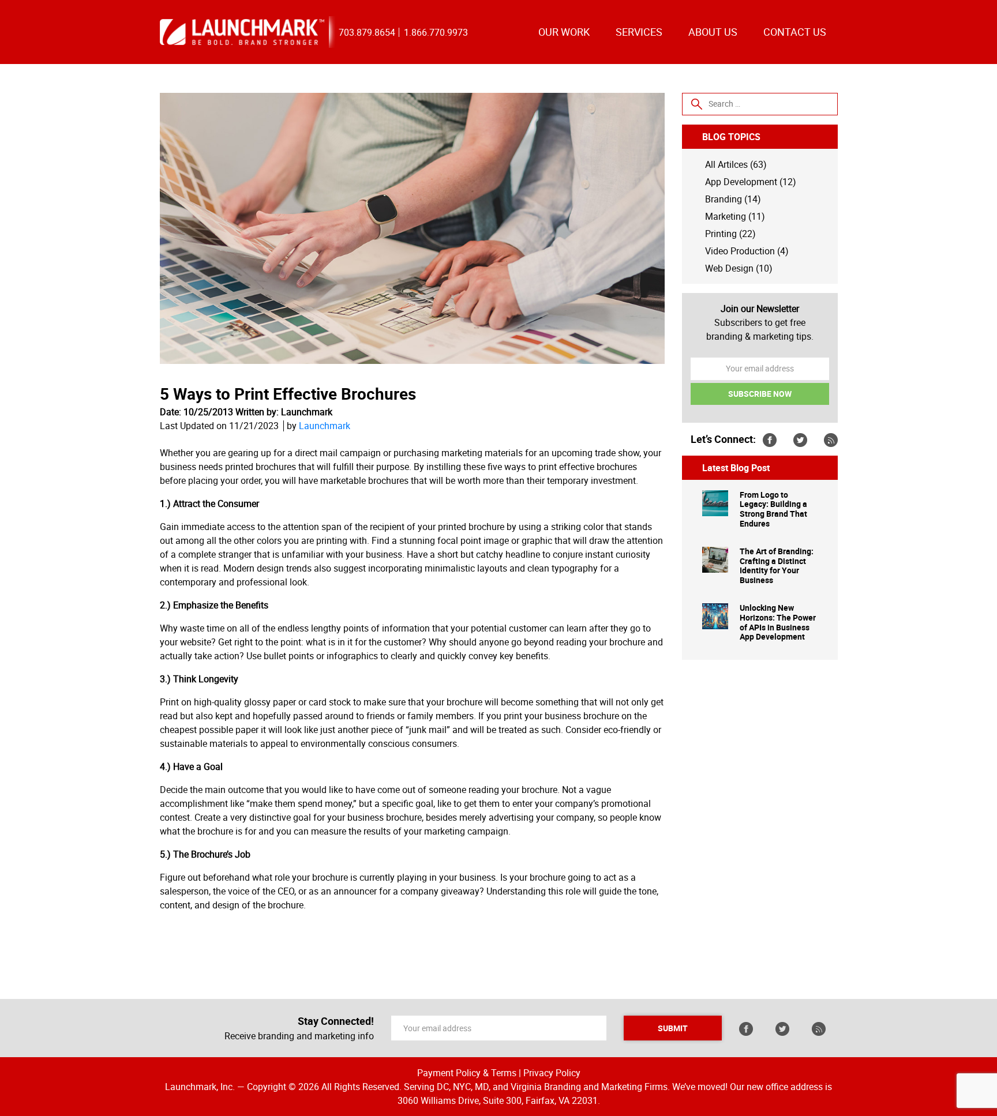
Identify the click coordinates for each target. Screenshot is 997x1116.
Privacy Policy (551, 1072)
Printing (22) (730, 233)
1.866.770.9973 (436, 32)
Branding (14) (733, 199)
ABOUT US (712, 32)
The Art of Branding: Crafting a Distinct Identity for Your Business (777, 566)
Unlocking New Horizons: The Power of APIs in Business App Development (778, 622)
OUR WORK (564, 32)
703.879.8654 (367, 32)
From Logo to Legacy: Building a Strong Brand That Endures (773, 509)
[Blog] (831, 439)
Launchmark (324, 425)
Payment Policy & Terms (466, 1072)
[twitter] (800, 439)
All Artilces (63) (736, 164)
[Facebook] (770, 439)
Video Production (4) (747, 251)
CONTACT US (794, 32)
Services (639, 32)
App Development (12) (750, 181)
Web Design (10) (739, 268)
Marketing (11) (735, 216)
